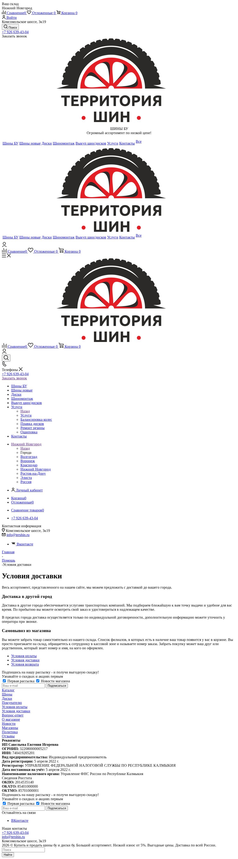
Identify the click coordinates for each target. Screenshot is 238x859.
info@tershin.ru (18, 535)
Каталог (8, 690)
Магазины (10, 728)
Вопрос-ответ (12, 715)
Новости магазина (55, 681)
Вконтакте (25, 544)
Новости (9, 724)
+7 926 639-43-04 (15, 32)
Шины (7, 694)
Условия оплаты (14, 707)
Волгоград (28, 457)
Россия (25, 482)
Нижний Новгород (35, 469)
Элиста (26, 478)
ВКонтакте (19, 821)
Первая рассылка (21, 681)
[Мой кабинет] (4, 246)
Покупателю (12, 703)
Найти (8, 854)
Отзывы (8, 736)
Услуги (26, 415)
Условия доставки (16, 711)
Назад (25, 411)
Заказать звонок (14, 378)
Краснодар (28, 465)
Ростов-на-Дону (33, 473)
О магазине (11, 719)
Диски (7, 698)
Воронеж (27, 461)
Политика (10, 732)
